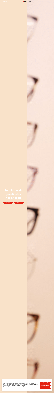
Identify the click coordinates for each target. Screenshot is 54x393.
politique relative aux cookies (11, 386)
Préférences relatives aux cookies (45, 388)
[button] (52, 2)
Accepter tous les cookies (45, 382)
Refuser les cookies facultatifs (45, 385)
